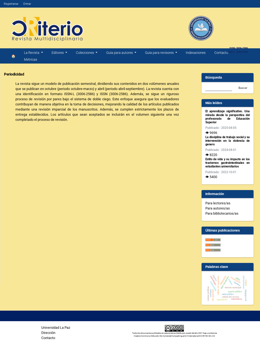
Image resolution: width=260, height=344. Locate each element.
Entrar (27, 4)
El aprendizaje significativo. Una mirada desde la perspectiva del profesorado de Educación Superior (227, 116)
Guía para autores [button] (120, 53)
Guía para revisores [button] (160, 53)
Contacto (221, 53)
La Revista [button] (32, 53)
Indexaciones (196, 53)
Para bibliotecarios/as (221, 213)
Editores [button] (58, 53)
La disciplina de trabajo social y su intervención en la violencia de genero (227, 140)
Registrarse (11, 4)
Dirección (48, 333)
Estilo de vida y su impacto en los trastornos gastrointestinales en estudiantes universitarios (227, 162)
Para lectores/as (217, 203)
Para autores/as (217, 208)
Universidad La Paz (55, 328)
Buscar (242, 88)
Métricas (30, 59)
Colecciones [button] (85, 53)
